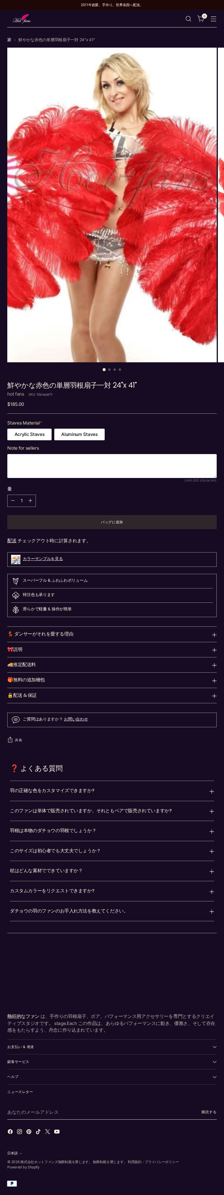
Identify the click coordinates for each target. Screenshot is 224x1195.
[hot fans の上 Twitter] (48, 1132)
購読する (209, 1112)
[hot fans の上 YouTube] (57, 1132)
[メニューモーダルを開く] (214, 19)
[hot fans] (21, 19)
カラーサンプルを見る (43, 558)
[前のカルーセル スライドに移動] (198, 956)
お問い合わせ (76, 719)
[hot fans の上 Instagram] (20, 1132)
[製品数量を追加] (30, 501)
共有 (18, 740)
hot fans (15, 394)
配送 (11, 540)
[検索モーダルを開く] (189, 19)
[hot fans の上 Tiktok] (38, 1132)
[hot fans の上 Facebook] (10, 1132)
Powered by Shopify (23, 1167)
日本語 (12, 1153)
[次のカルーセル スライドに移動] (212, 955)
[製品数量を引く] (13, 501)
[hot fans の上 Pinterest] (29, 1132)
